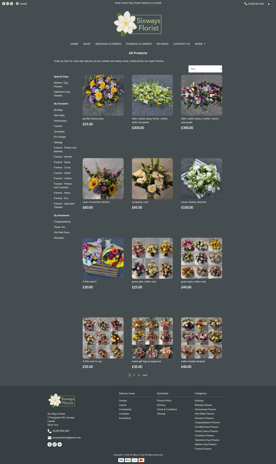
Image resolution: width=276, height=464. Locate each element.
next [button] (145, 375)
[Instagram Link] (7, 3)
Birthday (58, 110)
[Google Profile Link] (11, 3)
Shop (86, 43)
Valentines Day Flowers (207, 440)
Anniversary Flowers (205, 409)
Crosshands (125, 409)
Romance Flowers (204, 418)
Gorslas (123, 400)
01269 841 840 (256, 3)
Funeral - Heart (62, 192)
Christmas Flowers (204, 435)
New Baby (59, 115)
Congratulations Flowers (207, 422)
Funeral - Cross (62, 167)
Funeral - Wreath (63, 156)
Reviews (162, 43)
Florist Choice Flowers (206, 431)
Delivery (161, 405)
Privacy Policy (164, 400)
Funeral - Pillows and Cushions (63, 185)
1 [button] (129, 375)
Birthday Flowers (203, 405)
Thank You (59, 227)
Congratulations (62, 221)
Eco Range (60, 137)
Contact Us (181, 43)
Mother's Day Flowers (61, 84)
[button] (138, 394)
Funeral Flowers (139, 43)
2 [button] (134, 375)
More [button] (199, 43)
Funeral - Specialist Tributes (64, 205)
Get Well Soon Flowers (206, 427)
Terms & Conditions (167, 409)
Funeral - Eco (61, 198)
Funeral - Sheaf (62, 173)
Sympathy (59, 131)
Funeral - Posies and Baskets (65, 149)
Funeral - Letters (63, 178)
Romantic (59, 238)
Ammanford (125, 418)
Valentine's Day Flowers (62, 93)
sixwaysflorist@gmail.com (66, 437)
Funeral (58, 126)
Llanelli (122, 405)
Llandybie (124, 413)
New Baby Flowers (204, 413)
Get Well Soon (61, 232)
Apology (58, 142)
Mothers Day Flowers (206, 444)
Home (74, 43)
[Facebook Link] (3, 3)
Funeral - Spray (62, 162)
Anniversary (60, 120)
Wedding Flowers (108, 43)
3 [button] (138, 375)
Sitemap (161, 413)
